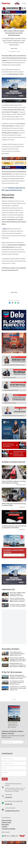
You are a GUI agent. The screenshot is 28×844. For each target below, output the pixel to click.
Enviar (5, 779)
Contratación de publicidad (8, 828)
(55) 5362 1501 (8, 797)
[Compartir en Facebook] (10, 303)
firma (5, 228)
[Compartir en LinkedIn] (18, 303)
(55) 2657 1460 (8, 804)
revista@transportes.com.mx (12, 810)
